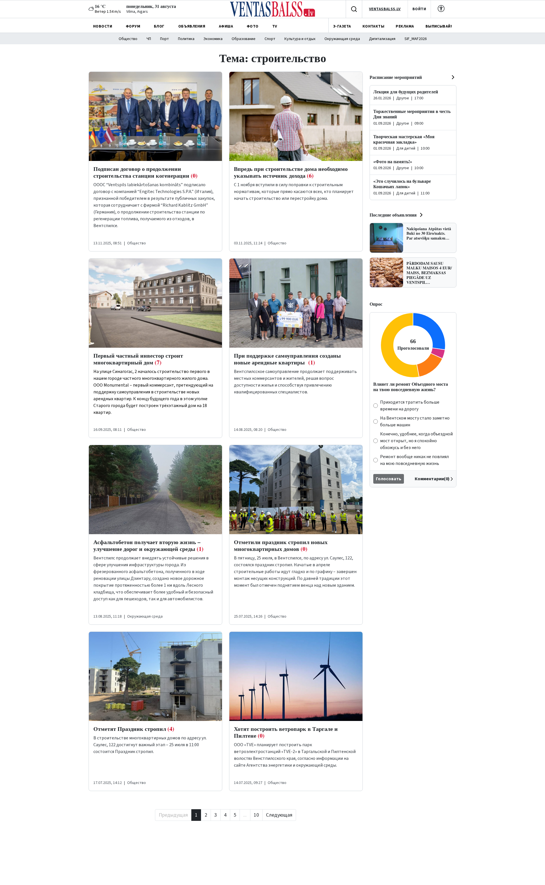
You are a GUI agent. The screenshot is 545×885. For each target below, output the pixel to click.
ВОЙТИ (419, 9)
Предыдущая (173, 815)
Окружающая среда (342, 39)
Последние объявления (393, 214)
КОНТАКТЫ (373, 26)
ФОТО (253, 26)
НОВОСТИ (102, 26)
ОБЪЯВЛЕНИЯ (191, 26)
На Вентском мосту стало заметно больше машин (415, 421)
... (245, 815)
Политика (186, 39)
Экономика (213, 39)
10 (256, 815)
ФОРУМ (133, 26)
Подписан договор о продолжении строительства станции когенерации (145, 172)
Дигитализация (382, 39)
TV (274, 26)
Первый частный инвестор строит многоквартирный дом (138, 358)
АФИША (226, 26)
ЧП (148, 39)
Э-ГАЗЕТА (342, 26)
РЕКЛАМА (405, 26)
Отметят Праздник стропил (133, 729)
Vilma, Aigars (137, 11)
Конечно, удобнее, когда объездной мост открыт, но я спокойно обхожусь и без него (416, 441)
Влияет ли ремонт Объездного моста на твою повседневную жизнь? (410, 387)
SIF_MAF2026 (415, 39)
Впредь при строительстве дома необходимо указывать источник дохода (291, 172)
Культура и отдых (299, 39)
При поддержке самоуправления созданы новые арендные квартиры (287, 358)
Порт (164, 39)
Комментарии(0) (432, 479)
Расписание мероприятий (396, 77)
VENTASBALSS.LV (385, 9)
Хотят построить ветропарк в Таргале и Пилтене (286, 732)
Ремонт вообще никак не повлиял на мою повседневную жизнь (414, 460)
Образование (243, 39)
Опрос (376, 304)
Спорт (270, 39)
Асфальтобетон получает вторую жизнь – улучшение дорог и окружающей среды (148, 545)
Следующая (279, 815)
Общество (128, 39)
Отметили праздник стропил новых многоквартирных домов (281, 545)
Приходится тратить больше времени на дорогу (409, 405)
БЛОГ (159, 26)
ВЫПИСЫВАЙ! (438, 26)
